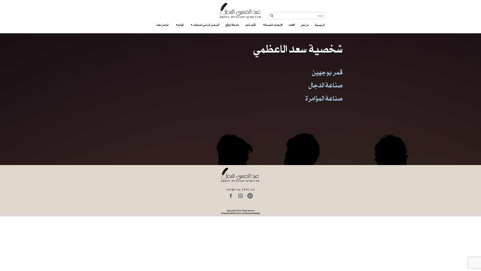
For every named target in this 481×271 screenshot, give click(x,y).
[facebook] (231, 196)
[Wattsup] (250, 196)
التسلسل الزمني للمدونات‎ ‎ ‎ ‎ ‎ (205, 24)
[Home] (240, 10)
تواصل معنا (163, 24)
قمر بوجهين (327, 72)
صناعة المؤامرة (324, 98)
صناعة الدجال (326, 85)
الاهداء (292, 24)
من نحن (305, 24)
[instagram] (240, 196)
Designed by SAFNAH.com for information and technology (240, 213)
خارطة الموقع (232, 24)
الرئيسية (320, 24)
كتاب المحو (250, 24)
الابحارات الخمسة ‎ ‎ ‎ (273, 24)
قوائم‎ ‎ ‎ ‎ (179, 24)
